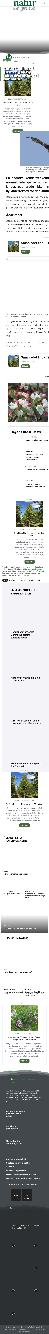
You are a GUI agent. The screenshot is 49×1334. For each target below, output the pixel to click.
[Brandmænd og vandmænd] (17, 441)
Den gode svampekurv (12, 894)
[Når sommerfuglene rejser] (24, 857)
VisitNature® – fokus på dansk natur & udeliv (16, 1113)
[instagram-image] (13, 1244)
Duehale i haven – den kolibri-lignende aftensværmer (34, 457)
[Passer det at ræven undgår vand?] (14, 982)
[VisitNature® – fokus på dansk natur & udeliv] (35, 1116)
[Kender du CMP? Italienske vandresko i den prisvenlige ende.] (35, 884)
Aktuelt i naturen (33, 466)
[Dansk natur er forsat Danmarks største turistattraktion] (27, 613)
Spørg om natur (9, 989)
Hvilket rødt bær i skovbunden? (18, 972)
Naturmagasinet (31, 569)
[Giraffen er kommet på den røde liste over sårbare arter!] (27, 702)
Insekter (29, 451)
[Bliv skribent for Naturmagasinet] (35, 1145)
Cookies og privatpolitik (12, 1127)
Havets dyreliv (32, 437)
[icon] (9, 1227)
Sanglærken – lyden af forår (37, 469)
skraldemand (34, 580)
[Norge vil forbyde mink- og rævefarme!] (27, 659)
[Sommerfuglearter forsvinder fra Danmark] (17, 485)
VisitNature (29, 1329)
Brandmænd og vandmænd (36, 440)
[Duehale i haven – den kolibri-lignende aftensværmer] (17, 456)
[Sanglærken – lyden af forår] (17, 470)
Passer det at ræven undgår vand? (13, 993)
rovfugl (12, 580)
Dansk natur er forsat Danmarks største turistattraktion (22, 635)
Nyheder (7, 60)
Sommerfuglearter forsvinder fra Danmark (35, 485)
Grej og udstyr (9, 891)
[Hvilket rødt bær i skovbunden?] (24, 955)
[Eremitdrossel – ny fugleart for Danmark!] (27, 745)
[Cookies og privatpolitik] (35, 1130)
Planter (6, 969)
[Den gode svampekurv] (14, 884)
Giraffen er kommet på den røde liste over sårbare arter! (26, 722)
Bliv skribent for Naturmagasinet (14, 1142)
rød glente (22, 580)
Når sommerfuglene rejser (16, 874)
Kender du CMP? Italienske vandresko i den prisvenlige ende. (35, 895)
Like (16, 1189)
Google (41, 571)
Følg (26, 1189)
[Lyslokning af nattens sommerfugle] (24, 918)
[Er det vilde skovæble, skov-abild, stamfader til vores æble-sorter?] (35, 982)
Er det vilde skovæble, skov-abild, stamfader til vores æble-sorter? (35, 994)
